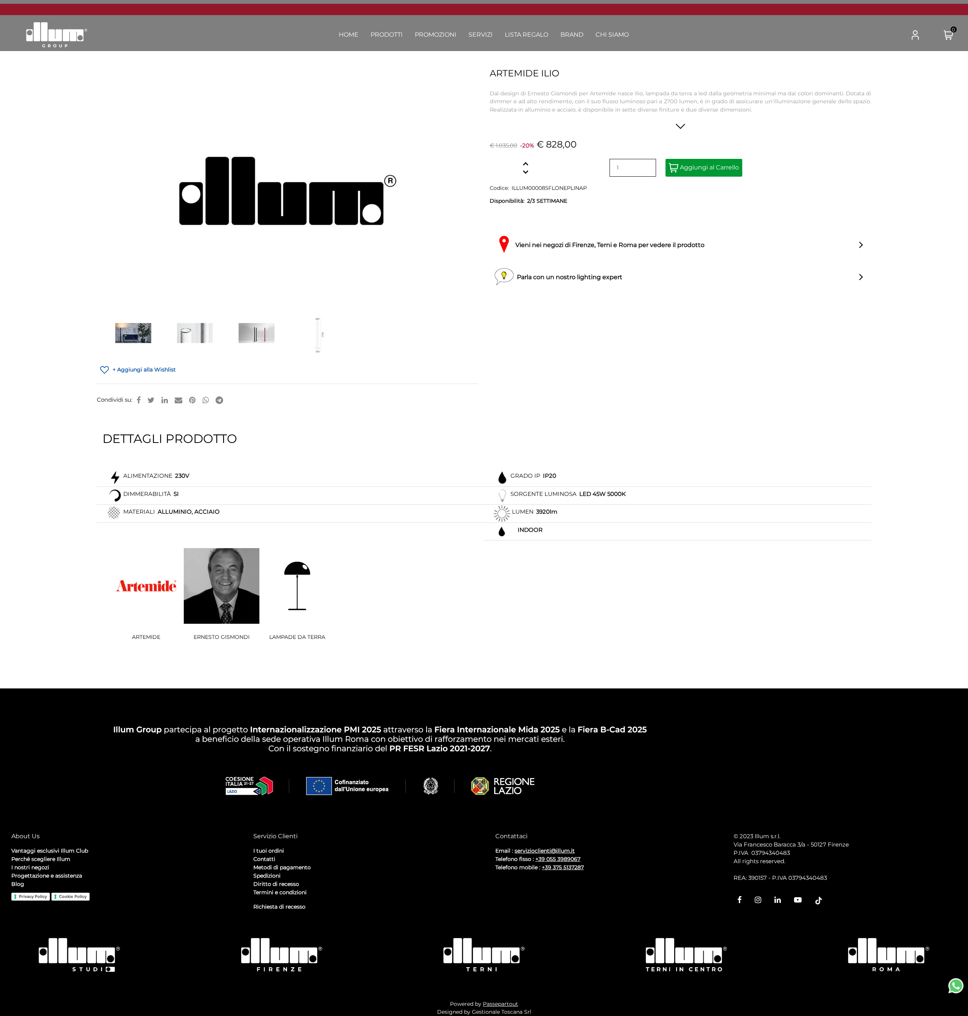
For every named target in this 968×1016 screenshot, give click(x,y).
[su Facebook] (138, 400)
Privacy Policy (33, 896)
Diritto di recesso (276, 884)
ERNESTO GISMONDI (222, 637)
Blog (17, 884)
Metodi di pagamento (282, 867)
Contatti (264, 859)
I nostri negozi (30, 867)
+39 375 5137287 (563, 867)
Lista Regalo (526, 34)
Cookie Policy (73, 896)
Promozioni (435, 34)
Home (348, 34)
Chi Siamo (612, 34)
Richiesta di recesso (279, 906)
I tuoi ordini (268, 850)
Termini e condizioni (280, 892)
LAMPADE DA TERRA (297, 637)
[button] (885, 35)
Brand (571, 34)
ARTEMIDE (146, 637)
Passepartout (500, 1003)
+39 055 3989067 (557, 859)
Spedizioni (267, 875)
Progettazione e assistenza (46, 875)
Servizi (480, 34)
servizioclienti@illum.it (545, 850)
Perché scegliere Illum (40, 859)
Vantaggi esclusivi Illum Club (49, 850)
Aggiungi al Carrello (708, 167)
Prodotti (387, 34)
